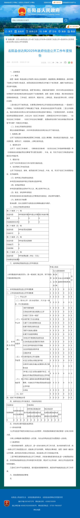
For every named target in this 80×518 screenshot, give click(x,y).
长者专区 (58, 2)
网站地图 (37, 510)
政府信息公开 (26, 39)
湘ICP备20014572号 (26, 501)
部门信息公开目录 (38, 39)
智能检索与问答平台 (69, 2)
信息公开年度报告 (21, 42)
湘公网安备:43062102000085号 (24, 506)
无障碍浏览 (47, 2)
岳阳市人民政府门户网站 (27, 2)
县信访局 (10, 42)
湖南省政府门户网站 (10, 2)
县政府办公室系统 (67, 39)
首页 (17, 39)
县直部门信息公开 (53, 39)
